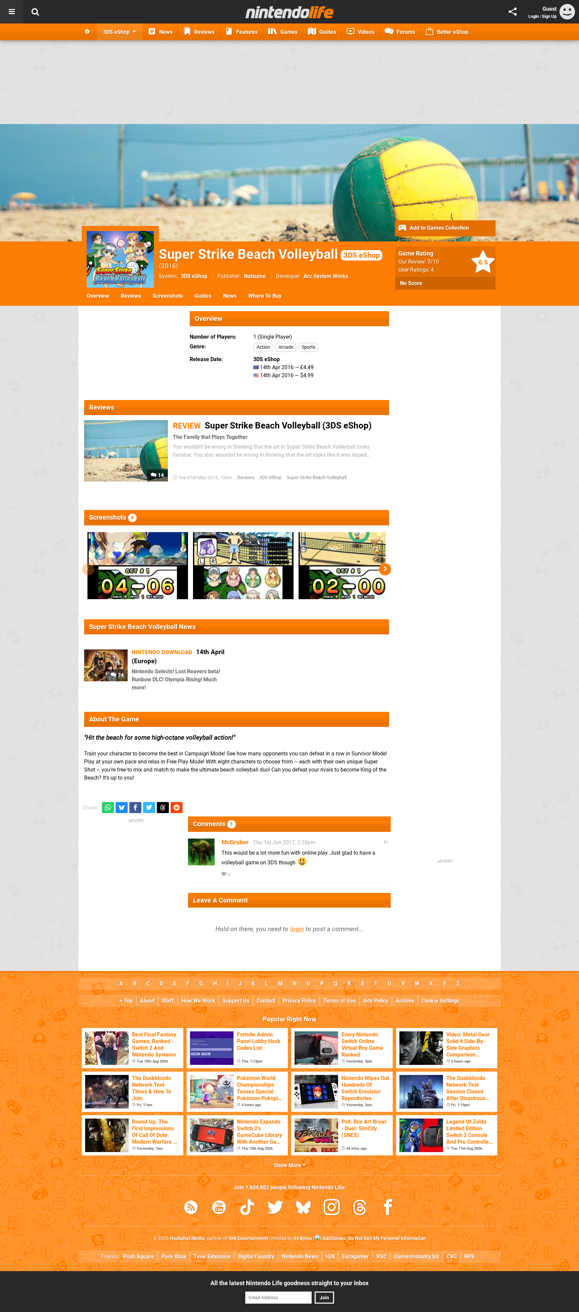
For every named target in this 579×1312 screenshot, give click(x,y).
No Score (411, 283)
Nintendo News (300, 1256)
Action (263, 347)
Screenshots (168, 296)
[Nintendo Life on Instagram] (331, 1208)
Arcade (285, 347)
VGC (381, 1256)
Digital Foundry (256, 1256)
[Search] (35, 11)
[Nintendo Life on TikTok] (247, 1208)
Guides (203, 296)
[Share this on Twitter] (149, 807)
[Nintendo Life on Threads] (359, 1208)
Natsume (255, 276)
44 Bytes (303, 1238)
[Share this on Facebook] (135, 807)
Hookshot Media (187, 1238)
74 (120, 675)
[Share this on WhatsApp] (108, 807)
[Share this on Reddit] (177, 807)
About (147, 1000)
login (297, 929)
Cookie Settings (440, 1000)
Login (533, 16)
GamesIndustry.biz (416, 1256)
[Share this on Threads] (163, 807)
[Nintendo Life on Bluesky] (303, 1208)
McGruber (235, 842)
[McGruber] (201, 862)
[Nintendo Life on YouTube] (219, 1208)
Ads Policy (375, 1000)
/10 (433, 262)
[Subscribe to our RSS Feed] (191, 1208)
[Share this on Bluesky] (122, 807)
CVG (452, 1256)
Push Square (138, 1256)
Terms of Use (339, 1000)
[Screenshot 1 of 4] (137, 565)
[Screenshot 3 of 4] (349, 565)
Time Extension (212, 1256)
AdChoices (333, 1238)
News (230, 296)
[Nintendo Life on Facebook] (388, 1208)
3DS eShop (194, 276)
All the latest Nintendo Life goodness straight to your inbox (289, 1283)
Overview (98, 296)
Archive (405, 1000)
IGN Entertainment (248, 1238)
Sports (308, 347)
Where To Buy (264, 296)
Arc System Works (326, 276)
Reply (241, 874)
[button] (385, 569)
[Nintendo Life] (289, 12)
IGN (330, 1256)
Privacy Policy (299, 1000)
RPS (469, 1256)
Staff (168, 1000)
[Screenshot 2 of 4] (243, 565)
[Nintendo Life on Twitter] (275, 1208)
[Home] (87, 31)
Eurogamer (355, 1256)
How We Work (198, 1000)
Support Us (235, 1000)
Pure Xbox (174, 1256)
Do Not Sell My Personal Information (387, 1238)
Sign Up (549, 16)
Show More (288, 1165)
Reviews (131, 296)
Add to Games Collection (438, 228)
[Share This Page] (512, 11)
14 (160, 475)
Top (128, 1000)
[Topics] (11, 11)
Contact (266, 1000)
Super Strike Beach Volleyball (269, 254)
